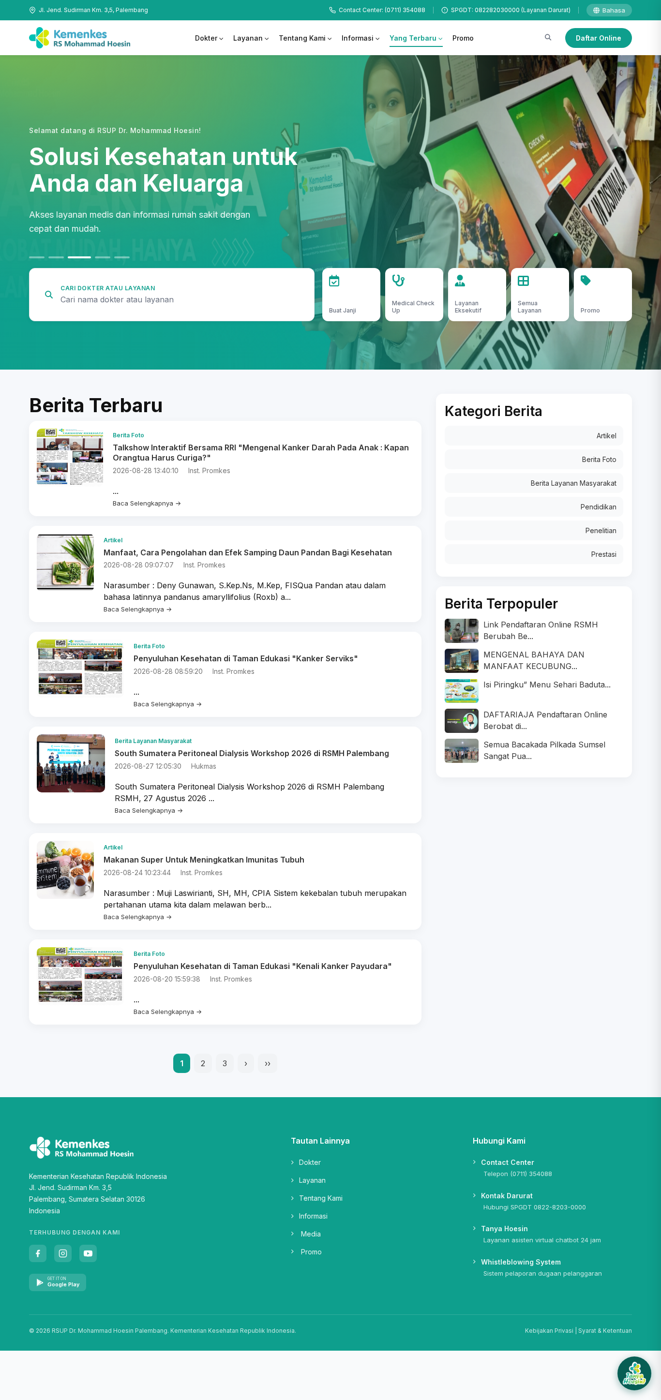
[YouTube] (88, 1253)
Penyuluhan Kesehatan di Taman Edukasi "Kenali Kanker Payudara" (263, 966)
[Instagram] (63, 1253)
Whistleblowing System (521, 1262)
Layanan (248, 38)
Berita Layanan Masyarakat (573, 483)
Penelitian (601, 530)
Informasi (358, 38)
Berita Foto (599, 459)
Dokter (206, 38)
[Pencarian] (547, 37)
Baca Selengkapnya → (147, 503)
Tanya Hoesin (504, 1228)
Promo (463, 38)
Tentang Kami (302, 38)
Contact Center (507, 1162)
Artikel (606, 436)
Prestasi (603, 554)
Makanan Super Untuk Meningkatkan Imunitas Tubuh (204, 859)
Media (311, 1234)
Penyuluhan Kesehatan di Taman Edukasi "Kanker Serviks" (246, 658)
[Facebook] (37, 1253)
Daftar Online (598, 38)
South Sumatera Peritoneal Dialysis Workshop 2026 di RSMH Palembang (252, 753)
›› (267, 1063)
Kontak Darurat (507, 1195)
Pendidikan (598, 507)
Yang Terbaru (413, 38)
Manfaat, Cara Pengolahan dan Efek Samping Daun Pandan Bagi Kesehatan (248, 552)
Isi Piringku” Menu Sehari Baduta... (547, 684)
